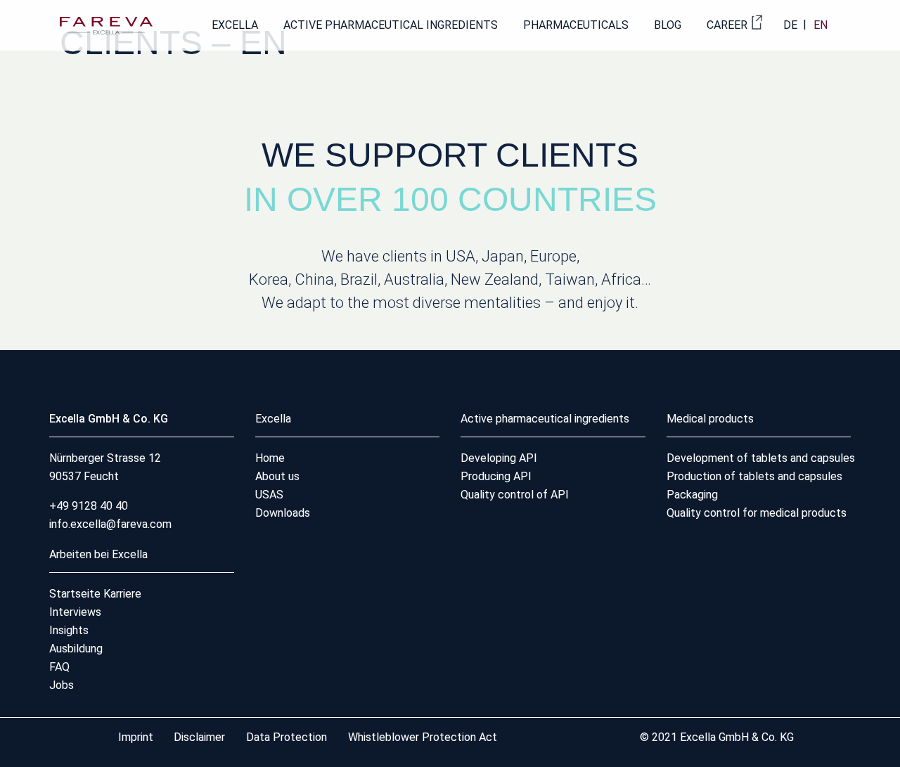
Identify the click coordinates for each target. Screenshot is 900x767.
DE (790, 25)
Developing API (499, 458)
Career (727, 25)
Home (270, 458)
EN (821, 25)
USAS (269, 494)
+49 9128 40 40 (88, 506)
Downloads (282, 513)
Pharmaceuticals (576, 25)
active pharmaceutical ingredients (390, 25)
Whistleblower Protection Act (422, 737)
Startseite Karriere (95, 593)
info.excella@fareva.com (110, 524)
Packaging (692, 494)
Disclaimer (201, 737)
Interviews (75, 612)
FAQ (59, 666)
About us (277, 476)
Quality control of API (515, 494)
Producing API (496, 476)
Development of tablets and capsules (761, 458)
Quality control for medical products (757, 513)
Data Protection (286, 737)
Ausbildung (76, 648)
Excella (235, 25)
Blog (667, 25)
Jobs (61, 685)
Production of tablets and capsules (754, 476)
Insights (69, 630)
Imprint (137, 737)
